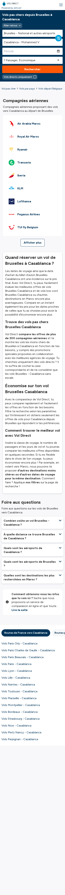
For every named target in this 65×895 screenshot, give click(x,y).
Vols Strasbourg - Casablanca (20, 718)
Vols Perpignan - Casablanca (19, 739)
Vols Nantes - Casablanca (18, 684)
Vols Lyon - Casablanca (16, 671)
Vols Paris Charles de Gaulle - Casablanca (28, 650)
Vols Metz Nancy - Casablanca (21, 732)
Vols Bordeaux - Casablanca (19, 712)
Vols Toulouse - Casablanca (19, 691)
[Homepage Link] (11, 3)
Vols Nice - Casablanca (16, 725)
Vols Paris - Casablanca (16, 664)
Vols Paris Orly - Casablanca (19, 643)
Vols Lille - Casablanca (15, 677)
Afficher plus (33, 242)
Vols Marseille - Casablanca (18, 698)
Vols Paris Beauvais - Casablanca (22, 657)
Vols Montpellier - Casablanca (20, 705)
